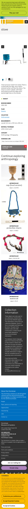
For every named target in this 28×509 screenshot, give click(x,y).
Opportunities (5, 407)
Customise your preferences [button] (12, 496)
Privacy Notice (5, 452)
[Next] (25, 46)
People (3, 401)
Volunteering (4, 411)
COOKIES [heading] (5, 476)
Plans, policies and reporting (9, 404)
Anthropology (5, 117)
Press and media (5, 447)
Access (3, 458)
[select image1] (10, 79)
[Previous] (2, 46)
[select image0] (4, 79)
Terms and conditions (7, 450)
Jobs (2, 414)
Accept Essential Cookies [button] (11, 501)
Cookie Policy (20, 491)
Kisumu (3, 111)
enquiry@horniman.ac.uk (13, 371)
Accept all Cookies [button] (9, 506)
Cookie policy (4, 455)
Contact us (4, 417)
